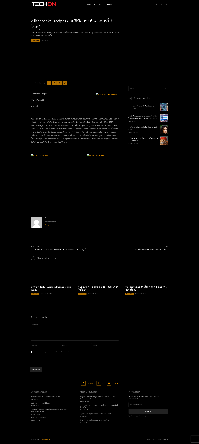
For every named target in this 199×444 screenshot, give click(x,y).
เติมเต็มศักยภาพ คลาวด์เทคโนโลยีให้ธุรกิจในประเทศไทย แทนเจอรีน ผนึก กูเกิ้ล (58, 249)
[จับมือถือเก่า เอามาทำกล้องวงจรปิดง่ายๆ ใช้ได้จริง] (99, 274)
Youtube (115, 383)
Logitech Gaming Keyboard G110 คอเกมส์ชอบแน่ (95, 414)
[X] (166, 4)
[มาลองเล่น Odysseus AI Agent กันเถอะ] (164, 107)
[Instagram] (161, 4)
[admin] (36, 222)
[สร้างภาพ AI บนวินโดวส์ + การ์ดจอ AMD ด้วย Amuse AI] (164, 140)
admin (46, 218)
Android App (36, 40)
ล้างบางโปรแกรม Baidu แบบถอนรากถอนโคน (45, 397)
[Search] (165, 88)
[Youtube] (109, 383)
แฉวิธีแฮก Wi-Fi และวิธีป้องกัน (40, 403)
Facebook (90, 383)
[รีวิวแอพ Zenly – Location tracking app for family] (52, 274)
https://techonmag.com (50, 221)
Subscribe (148, 411)
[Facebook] (156, 4)
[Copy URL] (65, 83)
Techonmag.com (46, 439)
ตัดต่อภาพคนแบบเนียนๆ (39, 418)
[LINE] (59, 83)
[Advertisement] (99, 64)
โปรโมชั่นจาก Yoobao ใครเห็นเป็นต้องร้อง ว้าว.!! (151, 249)
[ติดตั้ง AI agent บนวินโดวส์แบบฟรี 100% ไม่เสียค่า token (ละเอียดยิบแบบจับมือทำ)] (164, 118)
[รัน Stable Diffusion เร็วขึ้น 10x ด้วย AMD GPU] (164, 129)
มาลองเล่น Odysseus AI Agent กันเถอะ (142, 106)
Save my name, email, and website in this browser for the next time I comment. (55, 352)
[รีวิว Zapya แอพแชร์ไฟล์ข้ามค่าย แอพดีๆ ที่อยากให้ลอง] (146, 274)
